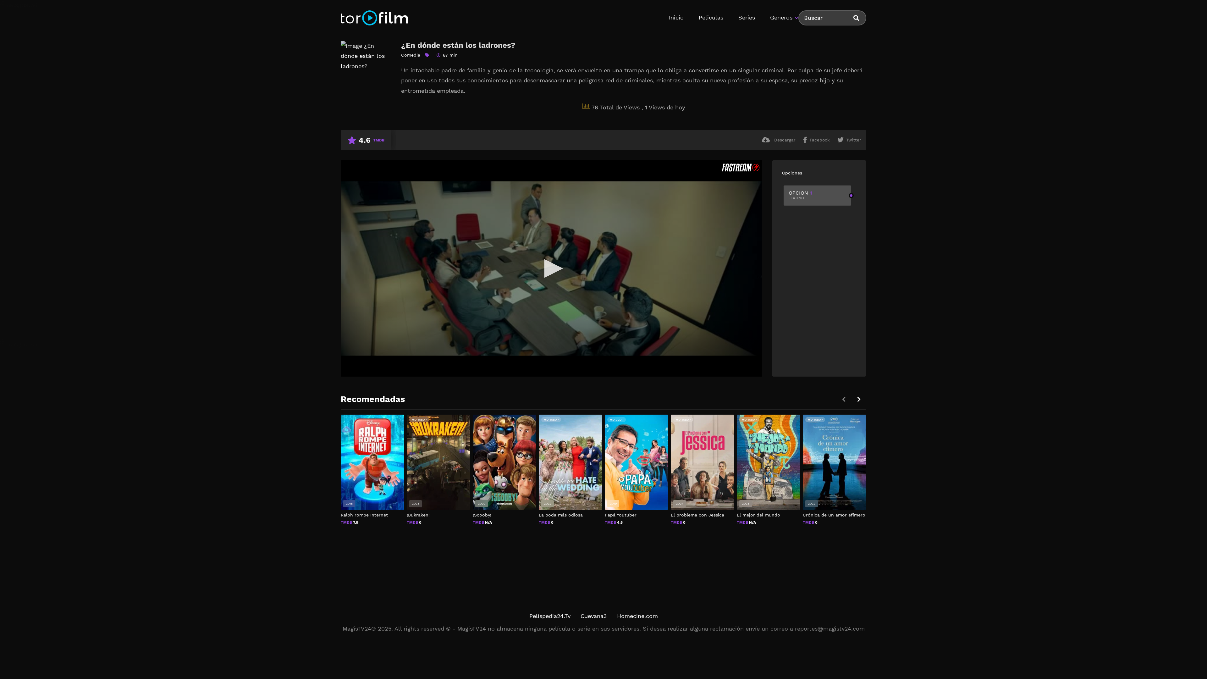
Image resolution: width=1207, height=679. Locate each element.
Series (746, 17)
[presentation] (858, 399)
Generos (781, 17)
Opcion (800, 195)
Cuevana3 (594, 616)
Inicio (676, 17)
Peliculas (711, 17)
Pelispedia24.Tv (549, 616)
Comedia (410, 55)
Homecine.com (637, 616)
